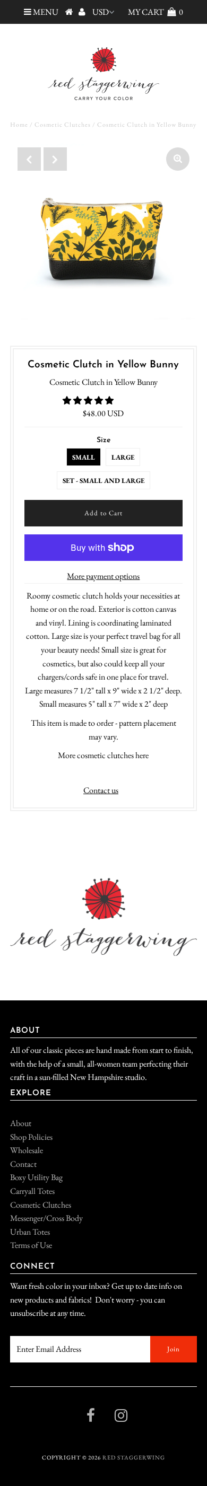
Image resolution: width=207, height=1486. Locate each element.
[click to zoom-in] (177, 159)
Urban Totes (30, 1231)
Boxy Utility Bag (36, 1177)
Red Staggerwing (133, 1457)
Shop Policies (31, 1136)
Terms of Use (31, 1245)
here (142, 755)
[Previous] (29, 159)
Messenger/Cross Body (46, 1218)
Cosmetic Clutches (62, 124)
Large (122, 457)
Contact (23, 1164)
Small (83, 457)
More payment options (103, 576)
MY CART (155, 11)
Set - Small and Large (103, 480)
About (20, 1123)
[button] (89, 400)
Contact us (100, 790)
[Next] (55, 159)
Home (19, 124)
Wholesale (26, 1150)
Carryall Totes (32, 1191)
